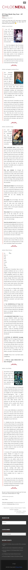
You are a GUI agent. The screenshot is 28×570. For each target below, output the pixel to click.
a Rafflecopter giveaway (7, 496)
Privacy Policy (19, 567)
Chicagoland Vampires (18, 502)
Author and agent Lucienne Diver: (10, 69)
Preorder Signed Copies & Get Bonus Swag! (13, 556)
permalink (16, 504)
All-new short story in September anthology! (13, 547)
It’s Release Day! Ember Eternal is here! (12, 553)
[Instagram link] (14, 563)
